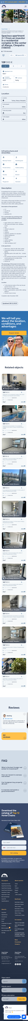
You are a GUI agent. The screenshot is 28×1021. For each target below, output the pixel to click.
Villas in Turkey (18, 913)
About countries (19, 880)
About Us (3, 909)
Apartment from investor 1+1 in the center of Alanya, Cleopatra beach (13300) (13, 522)
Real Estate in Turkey (19, 908)
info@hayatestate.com (6, 963)
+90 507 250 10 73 (19, 961)
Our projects (4, 880)
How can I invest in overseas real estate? (11, 775)
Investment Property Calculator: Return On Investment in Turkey (20, 934)
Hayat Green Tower (5, 894)
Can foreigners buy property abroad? (11, 783)
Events (3, 919)
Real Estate (18, 899)
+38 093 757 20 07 (5, 961)
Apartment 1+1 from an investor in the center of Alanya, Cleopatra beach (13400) (12, 553)
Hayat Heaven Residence (6, 890)
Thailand (16, 888)
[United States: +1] (4, 848)
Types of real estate (19, 922)
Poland (16, 892)
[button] (14, 25)
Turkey (16, 883)
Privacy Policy (8, 861)
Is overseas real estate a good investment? (10, 790)
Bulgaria (16, 890)
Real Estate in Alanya (19, 902)
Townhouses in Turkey (19, 915)
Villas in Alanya (18, 906)
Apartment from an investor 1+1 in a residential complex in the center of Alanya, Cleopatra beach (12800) (13, 427)
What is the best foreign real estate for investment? (11, 768)
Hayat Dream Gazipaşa (6, 888)
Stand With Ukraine (5, 930)
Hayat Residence (5, 901)
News (16, 939)
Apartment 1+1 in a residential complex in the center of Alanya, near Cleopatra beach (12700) (13, 395)
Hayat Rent (3, 912)
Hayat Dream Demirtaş (6, 885)
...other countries (18, 894)
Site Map (3, 932)
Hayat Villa (3, 898)
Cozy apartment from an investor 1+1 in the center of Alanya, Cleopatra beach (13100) (14, 491)
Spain (16, 885)
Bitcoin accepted (5, 928)
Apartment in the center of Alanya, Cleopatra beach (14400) (13, 648)
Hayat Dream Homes (5, 883)
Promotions (18, 942)
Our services (4, 916)
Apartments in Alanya (19, 904)
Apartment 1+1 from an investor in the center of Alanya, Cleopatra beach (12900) (12, 459)
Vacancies (3, 925)
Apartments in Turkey (19, 910)
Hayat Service (4, 914)
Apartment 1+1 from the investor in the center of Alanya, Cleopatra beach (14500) (13, 679)
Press (2, 921)
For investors (18, 919)
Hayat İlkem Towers (5, 892)
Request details (14, 333)
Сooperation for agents (6, 923)
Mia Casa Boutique (5, 896)
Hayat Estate (4, 29)
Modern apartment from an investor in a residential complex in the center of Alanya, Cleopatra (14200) (13, 616)
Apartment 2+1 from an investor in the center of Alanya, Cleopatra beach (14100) (12, 585)
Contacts (17, 944)
